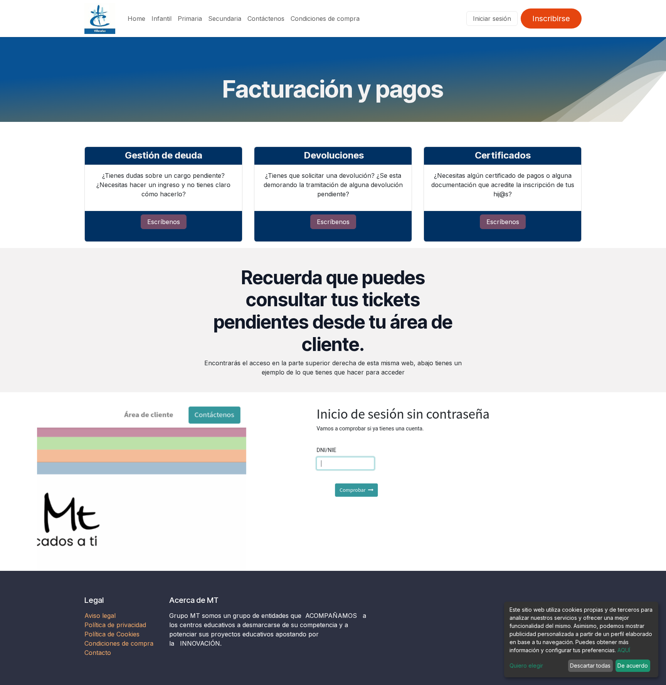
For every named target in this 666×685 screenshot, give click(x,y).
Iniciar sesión (492, 18)
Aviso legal (101, 615)
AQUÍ (623, 650)
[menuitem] (136, 18)
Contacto (97, 652)
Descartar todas (590, 665)
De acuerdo (632, 665)
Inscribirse (551, 18)
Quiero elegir (526, 665)
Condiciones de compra (118, 643)
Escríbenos (163, 222)
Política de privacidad (115, 625)
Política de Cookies (112, 634)
